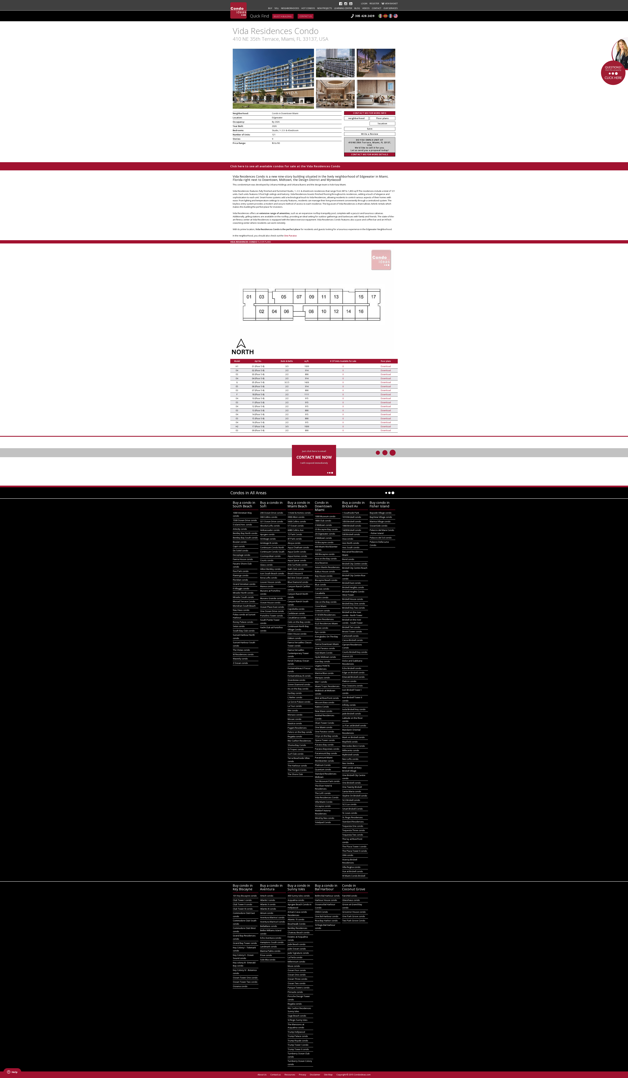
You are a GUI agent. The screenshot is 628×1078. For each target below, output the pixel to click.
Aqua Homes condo (297, 556)
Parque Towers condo (299, 987)
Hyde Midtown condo (325, 656)
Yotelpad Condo (323, 822)
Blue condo (320, 584)
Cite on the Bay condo (326, 601)
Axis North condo (350, 543)
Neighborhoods (290, 8)
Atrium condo (266, 913)
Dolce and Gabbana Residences (352, 662)
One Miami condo (323, 727)
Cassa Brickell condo (352, 640)
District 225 (347, 656)
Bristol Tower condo (352, 631)
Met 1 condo (321, 681)
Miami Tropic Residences (327, 686)
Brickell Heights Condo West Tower (353, 593)
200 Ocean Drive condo (271, 512)
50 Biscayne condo (324, 542)
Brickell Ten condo (351, 627)
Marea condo (266, 586)
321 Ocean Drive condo (271, 521)
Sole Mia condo (267, 959)
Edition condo (294, 638)
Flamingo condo (240, 575)
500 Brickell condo (351, 534)
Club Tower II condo (242, 904)
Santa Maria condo (351, 791)
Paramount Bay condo (326, 753)
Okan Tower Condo (324, 722)
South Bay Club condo (244, 630)
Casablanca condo (297, 617)
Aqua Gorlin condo (297, 551)
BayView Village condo (381, 517)
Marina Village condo (380, 521)
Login (364, 3)
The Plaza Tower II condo (354, 850)
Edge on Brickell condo (353, 672)
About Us (262, 1074)
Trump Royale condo (298, 1040)
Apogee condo (267, 534)
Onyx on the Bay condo (326, 735)
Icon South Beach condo (272, 573)
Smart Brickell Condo (352, 808)
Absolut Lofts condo (270, 525)
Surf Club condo (296, 753)
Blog (357, 8)
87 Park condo (295, 538)
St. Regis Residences (352, 817)
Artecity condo (240, 528)
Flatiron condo (349, 681)
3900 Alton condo (296, 517)
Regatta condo (295, 736)
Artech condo (266, 895)
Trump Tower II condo (298, 1049)
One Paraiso (290, 235)
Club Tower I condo (242, 900)
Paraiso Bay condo (324, 744)
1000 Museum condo (325, 516)
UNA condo (347, 855)
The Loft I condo (323, 793)
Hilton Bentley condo (270, 569)
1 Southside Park (350, 512)
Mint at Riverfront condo (327, 698)
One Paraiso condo (324, 731)
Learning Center (343, 8)
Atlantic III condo (268, 908)
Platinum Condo (323, 765)
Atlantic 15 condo (296, 919)
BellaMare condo (268, 926)
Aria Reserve (321, 562)
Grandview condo (296, 680)
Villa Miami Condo (323, 801)
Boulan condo (240, 541)
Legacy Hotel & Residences (322, 667)
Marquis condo (322, 677)
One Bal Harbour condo (326, 916)
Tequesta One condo (352, 826)
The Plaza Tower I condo (354, 846)
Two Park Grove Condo (353, 920)
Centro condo (321, 597)
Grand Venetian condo (244, 584)
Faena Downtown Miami (327, 644)
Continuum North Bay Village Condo (298, 628)
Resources (290, 1074)
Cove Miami (320, 606)
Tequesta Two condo (352, 834)
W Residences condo (243, 654)
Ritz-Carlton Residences (299, 740)
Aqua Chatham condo (298, 547)
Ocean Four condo (297, 970)
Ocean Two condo (296, 983)
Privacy (302, 1074)
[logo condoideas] (238, 10)
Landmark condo (268, 946)
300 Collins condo (268, 517)
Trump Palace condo (298, 1036)
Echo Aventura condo (270, 937)
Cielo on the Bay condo (299, 622)
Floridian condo (240, 579)
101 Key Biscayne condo (245, 895)
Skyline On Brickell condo (354, 795)
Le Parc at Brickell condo (354, 725)
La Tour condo (295, 706)
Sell (276, 8)
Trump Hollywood (296, 1031)
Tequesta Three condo (353, 830)
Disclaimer (315, 1074)
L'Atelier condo (295, 697)
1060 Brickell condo (351, 525)
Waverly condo (240, 658)
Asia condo (347, 538)
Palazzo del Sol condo (381, 537)
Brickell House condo (352, 599)
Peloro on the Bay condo (300, 732)
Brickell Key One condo (353, 603)
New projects (324, 8)
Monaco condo (295, 714)
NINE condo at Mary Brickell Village (352, 769)
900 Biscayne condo (325, 554)
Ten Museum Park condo (327, 781)
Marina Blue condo (324, 673)
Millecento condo (350, 750)
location (382, 123)
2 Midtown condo (323, 525)
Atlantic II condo (268, 904)
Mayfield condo (350, 741)
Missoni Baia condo (324, 702)
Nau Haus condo (241, 610)
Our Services (391, 8)
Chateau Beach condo (299, 932)
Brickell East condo (351, 582)
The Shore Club (295, 774)
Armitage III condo (269, 543)
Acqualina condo (296, 900)
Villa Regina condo (351, 867)
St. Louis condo (349, 812)
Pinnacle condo (295, 992)
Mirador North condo (243, 592)
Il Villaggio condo (241, 588)
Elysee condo (321, 627)
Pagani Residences (297, 727)
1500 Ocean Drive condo (245, 520)
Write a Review (369, 133)
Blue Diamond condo (298, 582)
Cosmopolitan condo (270, 556)
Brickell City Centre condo (354, 563)
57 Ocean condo (296, 525)
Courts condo (266, 560)
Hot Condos (308, 8)
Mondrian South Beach (244, 605)
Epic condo (320, 632)
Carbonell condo (350, 635)
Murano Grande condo (271, 598)
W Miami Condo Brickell (353, 875)
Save (370, 128)
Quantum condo (323, 769)
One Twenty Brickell (352, 786)
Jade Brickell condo (351, 713)
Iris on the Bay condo (298, 688)
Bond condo (348, 559)
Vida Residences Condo (327, 797)
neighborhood (356, 118)
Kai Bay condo (295, 693)
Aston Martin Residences (327, 567)
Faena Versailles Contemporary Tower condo (298, 653)
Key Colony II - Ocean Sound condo (243, 957)
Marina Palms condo (270, 950)
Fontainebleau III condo (299, 675)
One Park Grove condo (353, 916)
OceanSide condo (378, 525)
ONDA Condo (321, 911)
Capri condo (239, 546)
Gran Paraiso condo (325, 648)
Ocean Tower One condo (245, 977)
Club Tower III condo (243, 908)
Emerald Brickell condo (353, 676)
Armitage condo (268, 538)
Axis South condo (350, 547)
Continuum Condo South (272, 551)
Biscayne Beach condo (326, 580)
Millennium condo (296, 961)
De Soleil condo (240, 550)
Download (386, 366)
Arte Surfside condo (297, 564)
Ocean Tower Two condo (245, 981)
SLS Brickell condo (351, 800)
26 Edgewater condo (325, 533)
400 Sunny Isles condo (299, 895)
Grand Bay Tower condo (245, 943)
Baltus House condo (325, 571)
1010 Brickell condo (351, 517)
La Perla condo (295, 957)
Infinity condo (349, 704)
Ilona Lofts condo (268, 577)
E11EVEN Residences (325, 614)
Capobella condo (296, 608)
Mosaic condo (294, 719)
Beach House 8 (295, 573)
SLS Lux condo (349, 804)
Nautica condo (295, 723)
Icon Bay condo (322, 661)
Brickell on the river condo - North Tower (352, 614)
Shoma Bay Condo (297, 745)
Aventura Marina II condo (272, 921)
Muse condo (294, 966)
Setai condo (239, 626)
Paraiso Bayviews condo (327, 748)
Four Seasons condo (352, 685)
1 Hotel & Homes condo (299, 512)
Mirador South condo (243, 597)
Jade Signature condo (298, 952)
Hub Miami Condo (323, 652)
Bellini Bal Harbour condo (327, 895)
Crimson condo (322, 610)
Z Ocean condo (240, 663)
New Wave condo (323, 711)
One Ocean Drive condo (272, 611)
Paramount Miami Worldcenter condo (324, 759)
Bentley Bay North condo (245, 533)
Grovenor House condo (354, 911)
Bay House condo (323, 575)
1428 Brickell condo (351, 530)
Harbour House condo (326, 900)
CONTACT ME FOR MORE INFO (369, 113)
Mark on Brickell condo (353, 737)
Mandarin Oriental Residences (351, 731)
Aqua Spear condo (297, 560)
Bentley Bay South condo (245, 537)
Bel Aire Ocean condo (298, 577)
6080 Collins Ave (296, 530)
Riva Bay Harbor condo (326, 920)
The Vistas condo (241, 649)
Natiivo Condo (322, 706)
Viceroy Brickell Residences (349, 861)
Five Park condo (241, 571)
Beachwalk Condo (296, 923)
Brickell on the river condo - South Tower (352, 621)
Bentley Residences (297, 928)
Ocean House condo (270, 602)
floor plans (382, 118)
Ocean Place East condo (272, 606)
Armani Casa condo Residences (297, 913)
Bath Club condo (296, 569)
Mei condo (293, 710)
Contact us (305, 16)
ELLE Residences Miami (326, 623)
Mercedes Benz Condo (353, 745)
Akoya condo (294, 543)
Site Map (328, 1074)
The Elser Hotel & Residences (323, 787)
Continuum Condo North (272, 547)
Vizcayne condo (323, 806)
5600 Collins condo (297, 521)
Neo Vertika (348, 763)
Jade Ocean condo (297, 948)
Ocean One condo (297, 974)
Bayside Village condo (381, 512)
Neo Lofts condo (350, 759)
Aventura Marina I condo (272, 917)
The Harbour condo (297, 765)
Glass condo (266, 564)
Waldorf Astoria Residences (323, 812)
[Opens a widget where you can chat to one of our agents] (12, 1072)
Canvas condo (322, 588)
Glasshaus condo (351, 900)
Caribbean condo (296, 613)
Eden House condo (297, 633)
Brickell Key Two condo (353, 607)
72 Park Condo (295, 534)
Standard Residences (353, 821)
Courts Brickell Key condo (354, 652)
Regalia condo (295, 1003)
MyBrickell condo (350, 754)
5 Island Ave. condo (242, 524)
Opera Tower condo (325, 740)
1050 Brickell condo (351, 521)
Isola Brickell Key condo (354, 709)
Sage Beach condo (297, 1015)
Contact (376, 8)
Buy (270, 8)
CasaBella (320, 593)
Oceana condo (240, 986)
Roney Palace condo (243, 622)
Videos (366, 8)
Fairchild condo (349, 895)
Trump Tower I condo (298, 1044)
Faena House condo (243, 559)
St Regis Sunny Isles (297, 1019)
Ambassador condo (270, 530)
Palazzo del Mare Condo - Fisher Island (382, 532)
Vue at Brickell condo (352, 871)
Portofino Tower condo (271, 615)
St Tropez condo (296, 749)
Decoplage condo (241, 554)
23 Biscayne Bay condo (326, 529)
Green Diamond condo (299, 684)
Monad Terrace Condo (244, 601)
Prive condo (266, 955)
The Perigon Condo (297, 769)
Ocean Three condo (297, 978)
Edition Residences (324, 619)
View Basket (391, 3)
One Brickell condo (351, 782)
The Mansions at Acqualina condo (296, 1026)
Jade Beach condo (296, 944)
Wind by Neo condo (324, 818)
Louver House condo (270, 582)
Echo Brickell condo (351, 668)
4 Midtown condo (323, 537)
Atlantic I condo (267, 900)
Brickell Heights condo (353, 587)
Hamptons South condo (272, 942)
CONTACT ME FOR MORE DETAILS (369, 154)
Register (374, 3)
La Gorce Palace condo (299, 701)
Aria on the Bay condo (326, 558)
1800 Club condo (323, 520)
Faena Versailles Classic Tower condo (300, 644)
